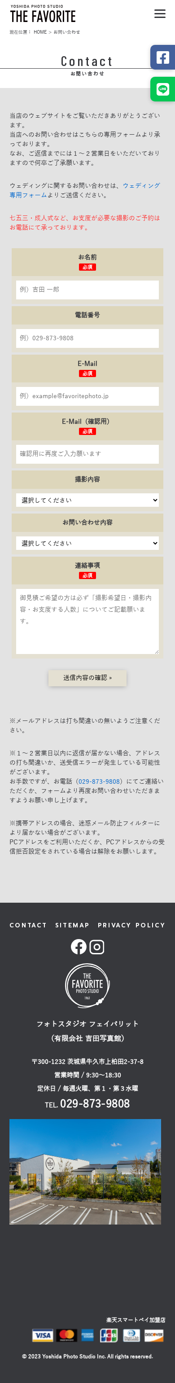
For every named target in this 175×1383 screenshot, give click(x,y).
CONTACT (28, 925)
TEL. (87, 1105)
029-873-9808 (99, 781)
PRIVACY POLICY (132, 925)
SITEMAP (72, 925)
